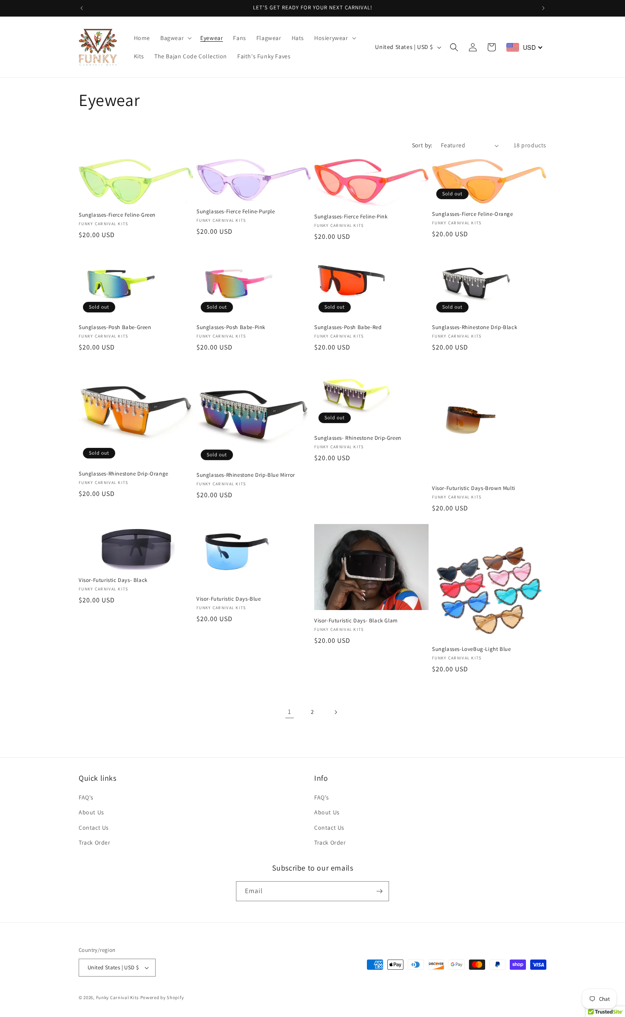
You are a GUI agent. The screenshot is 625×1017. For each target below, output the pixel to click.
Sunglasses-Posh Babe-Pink (230, 327)
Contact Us (94, 827)
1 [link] (289, 711)
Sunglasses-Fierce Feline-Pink (350, 216)
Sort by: (422, 145)
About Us (91, 812)
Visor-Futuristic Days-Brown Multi (473, 488)
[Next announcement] (543, 8)
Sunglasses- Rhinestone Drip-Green (357, 438)
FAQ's (86, 797)
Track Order (95, 842)
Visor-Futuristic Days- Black (113, 580)
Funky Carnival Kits (118, 997)
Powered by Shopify (162, 997)
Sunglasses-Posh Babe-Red (347, 327)
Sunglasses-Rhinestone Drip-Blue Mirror (245, 475)
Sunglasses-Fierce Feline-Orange (472, 214)
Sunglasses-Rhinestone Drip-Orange (123, 473)
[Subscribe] (379, 891)
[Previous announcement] (81, 8)
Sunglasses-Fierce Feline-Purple (235, 211)
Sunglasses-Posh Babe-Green (115, 327)
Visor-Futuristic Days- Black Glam (356, 620)
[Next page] (335, 712)
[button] (175, 38)
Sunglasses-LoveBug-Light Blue (471, 649)
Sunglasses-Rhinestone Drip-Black (474, 327)
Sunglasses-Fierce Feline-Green (117, 215)
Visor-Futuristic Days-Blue (228, 599)
